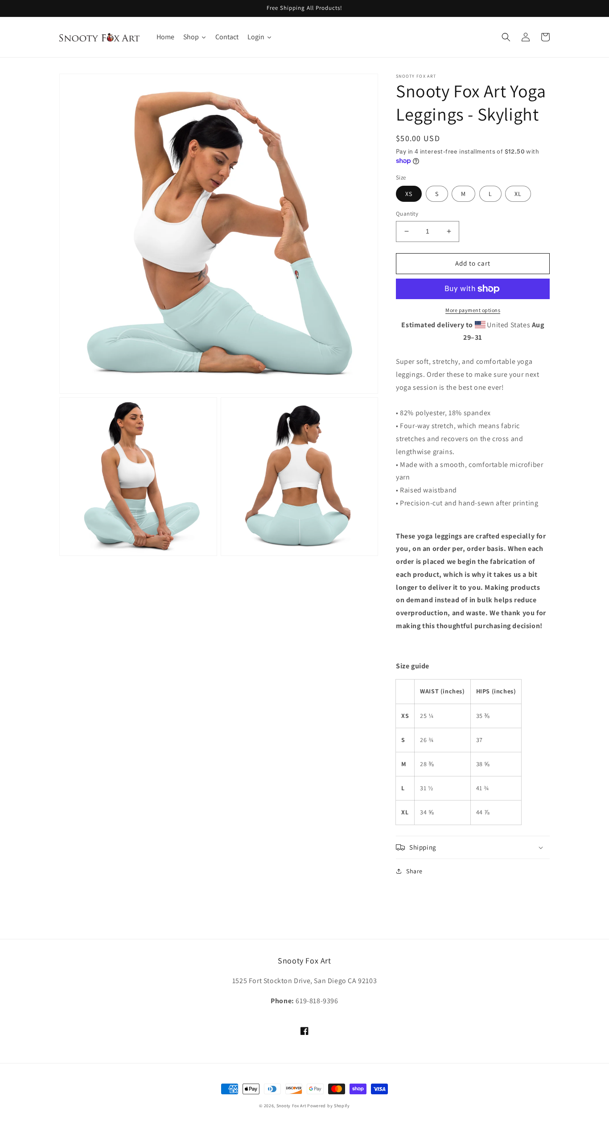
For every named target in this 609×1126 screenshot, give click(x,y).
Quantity (407, 213)
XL (518, 194)
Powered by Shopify (328, 1106)
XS (408, 194)
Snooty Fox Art (291, 1106)
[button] (506, 37)
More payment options (472, 310)
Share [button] (414, 871)
